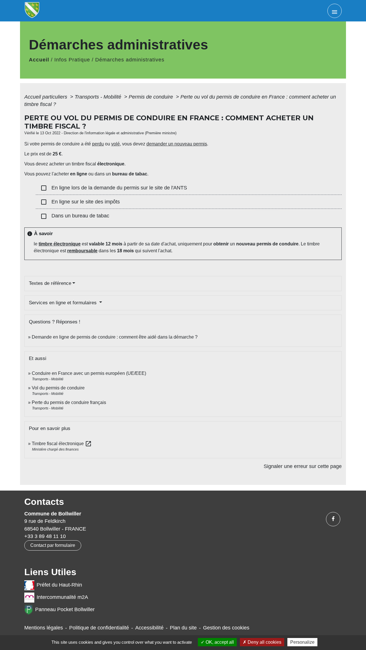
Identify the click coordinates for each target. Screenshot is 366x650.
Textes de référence (50, 283)
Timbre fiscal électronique (62, 443)
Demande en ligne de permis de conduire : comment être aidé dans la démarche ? (115, 337)
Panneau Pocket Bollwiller (65, 609)
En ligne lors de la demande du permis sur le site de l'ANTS (113, 188)
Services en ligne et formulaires (63, 302)
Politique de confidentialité (99, 628)
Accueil (39, 60)
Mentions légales (43, 628)
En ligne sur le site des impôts (80, 202)
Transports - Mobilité (99, 97)
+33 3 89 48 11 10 (45, 536)
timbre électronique (60, 243)
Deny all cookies (263, 642)
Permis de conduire (151, 97)
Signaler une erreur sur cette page (303, 466)
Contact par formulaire (52, 545)
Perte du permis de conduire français (69, 402)
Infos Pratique (72, 60)
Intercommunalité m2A (62, 597)
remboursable (82, 250)
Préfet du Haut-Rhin (59, 585)
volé (115, 143)
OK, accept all (219, 642)
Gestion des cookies (226, 628)
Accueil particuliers (46, 97)
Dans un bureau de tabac (74, 216)
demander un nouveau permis (176, 143)
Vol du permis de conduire (58, 387)
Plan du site (183, 628)
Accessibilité (149, 628)
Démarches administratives (129, 60)
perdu (98, 143)
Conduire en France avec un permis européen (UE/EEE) (89, 373)
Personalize (302, 642)
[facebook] (333, 519)
